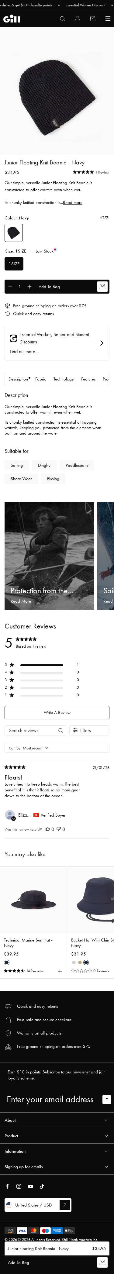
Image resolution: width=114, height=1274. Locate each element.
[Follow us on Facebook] (7, 1186)
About (10, 1120)
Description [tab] (18, 379)
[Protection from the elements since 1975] (49, 556)
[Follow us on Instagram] (19, 1186)
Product (11, 1136)
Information (15, 1151)
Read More (21, 601)
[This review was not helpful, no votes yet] (59, 829)
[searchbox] (30, 730)
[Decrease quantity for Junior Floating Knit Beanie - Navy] (10, 286)
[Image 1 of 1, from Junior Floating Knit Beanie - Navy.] (57, 97)
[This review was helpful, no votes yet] (48, 829)
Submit (109, 1099)
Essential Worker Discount (77, 5)
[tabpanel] (57, 438)
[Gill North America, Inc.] (11, 19)
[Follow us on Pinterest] (30, 1186)
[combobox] (57, 748)
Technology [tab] (64, 379)
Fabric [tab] (40, 379)
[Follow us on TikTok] (42, 1186)
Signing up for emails (24, 1167)
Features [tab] (88, 379)
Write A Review (57, 712)
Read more (72, 202)
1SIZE (14, 264)
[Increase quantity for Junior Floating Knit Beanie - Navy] (29, 286)
